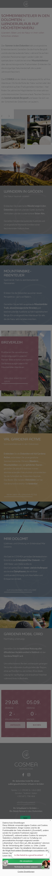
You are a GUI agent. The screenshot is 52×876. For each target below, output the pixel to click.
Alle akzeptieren (26, 861)
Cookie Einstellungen (26, 872)
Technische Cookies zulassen (26, 867)
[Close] (7, 861)
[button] (5, 863)
